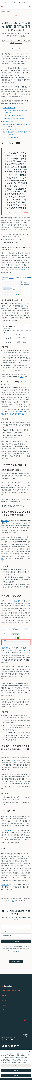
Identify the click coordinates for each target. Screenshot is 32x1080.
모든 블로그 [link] (3, 11)
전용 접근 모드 (15, 760)
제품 (16, 15)
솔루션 (4, 1000)
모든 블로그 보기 (16, 962)
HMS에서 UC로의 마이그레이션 (14, 118)
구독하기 (16, 941)
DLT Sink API (5, 521)
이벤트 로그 (5, 648)
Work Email (5, 924)
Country (4, 931)
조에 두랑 (21, 41)
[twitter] (9, 1046)
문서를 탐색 (5, 884)
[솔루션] (7, 1000)
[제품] (5, 995)
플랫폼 (8, 11)
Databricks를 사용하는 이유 (10, 991)
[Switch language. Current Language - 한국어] (15, 2)
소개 (3, 1010)
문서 (21, 377)
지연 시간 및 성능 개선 (10, 121)
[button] (19, 2)
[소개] (5, 1010)
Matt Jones (18, 43)
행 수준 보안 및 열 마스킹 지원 (13, 115)
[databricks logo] (7, 986)
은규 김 (26, 41)
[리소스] (7, 1005)
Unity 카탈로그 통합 (9, 108)
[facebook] (6, 1046)
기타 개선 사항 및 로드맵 (10, 137)
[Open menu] (30, 2)
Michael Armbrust (11, 41)
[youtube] (18, 1046)
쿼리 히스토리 (14, 601)
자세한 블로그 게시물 (18, 270)
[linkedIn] (3, 1046)
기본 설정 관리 (16, 1065)
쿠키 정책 (17, 1057)
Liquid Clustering (10, 830)
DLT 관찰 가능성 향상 (9, 129)
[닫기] (30, 1051)
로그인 (23, 2)
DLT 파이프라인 (20, 54)
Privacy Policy (16, 951)
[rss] (12, 1046)
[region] (16, 1064)
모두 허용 (16, 1075)
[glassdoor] (15, 1046)
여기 (2, 558)
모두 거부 (16, 1070)
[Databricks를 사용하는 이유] (20, 991)
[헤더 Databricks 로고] (4, 2)
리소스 (4, 1005)
